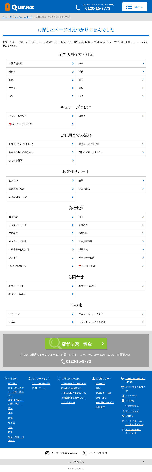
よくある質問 (68, 402)
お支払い (100, 383)
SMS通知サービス (105, 402)
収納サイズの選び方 (71, 388)
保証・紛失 (101, 397)
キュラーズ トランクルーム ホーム (17, 17)
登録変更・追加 (103, 393)
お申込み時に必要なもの (73, 393)
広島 (10, 432)
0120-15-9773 (78, 361)
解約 (98, 388)
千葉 (10, 408)
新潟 (10, 418)
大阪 (10, 427)
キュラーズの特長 (41, 383)
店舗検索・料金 (77, 344)
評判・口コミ (39, 388)
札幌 (10, 413)
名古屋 (11, 422)
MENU (138, 6)
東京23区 (12, 383)
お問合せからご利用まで (73, 383)
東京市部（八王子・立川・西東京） (16, 392)
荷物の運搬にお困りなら (73, 397)
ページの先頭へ (76, 462)
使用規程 (100, 407)
